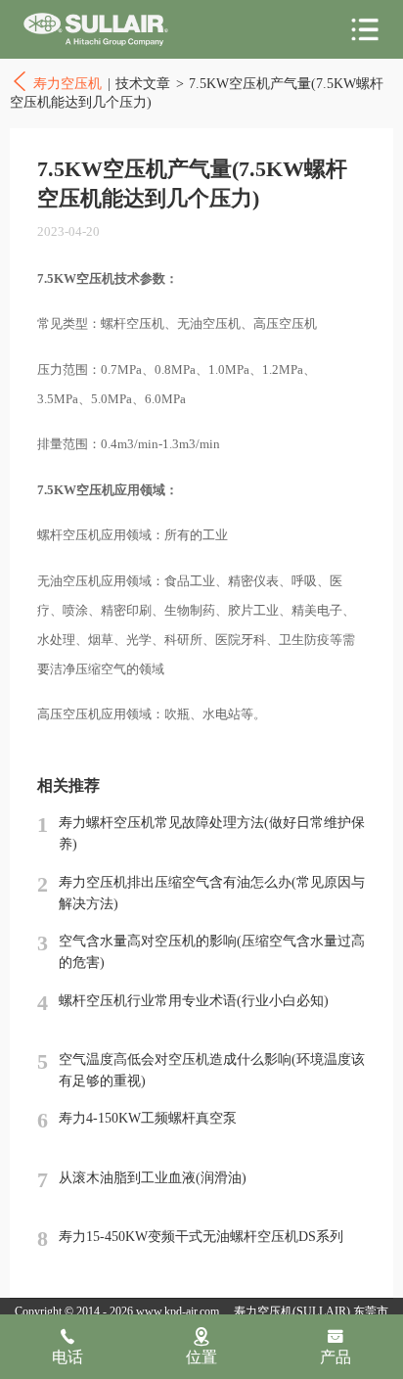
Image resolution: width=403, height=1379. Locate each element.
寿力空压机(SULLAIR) (292, 1311)
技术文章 (142, 83)
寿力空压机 (95, 30)
